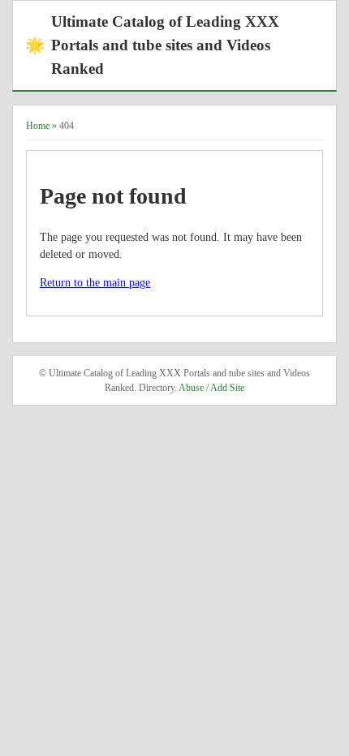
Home (38, 125)
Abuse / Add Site (211, 387)
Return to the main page (95, 283)
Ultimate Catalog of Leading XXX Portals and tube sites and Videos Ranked (152, 45)
